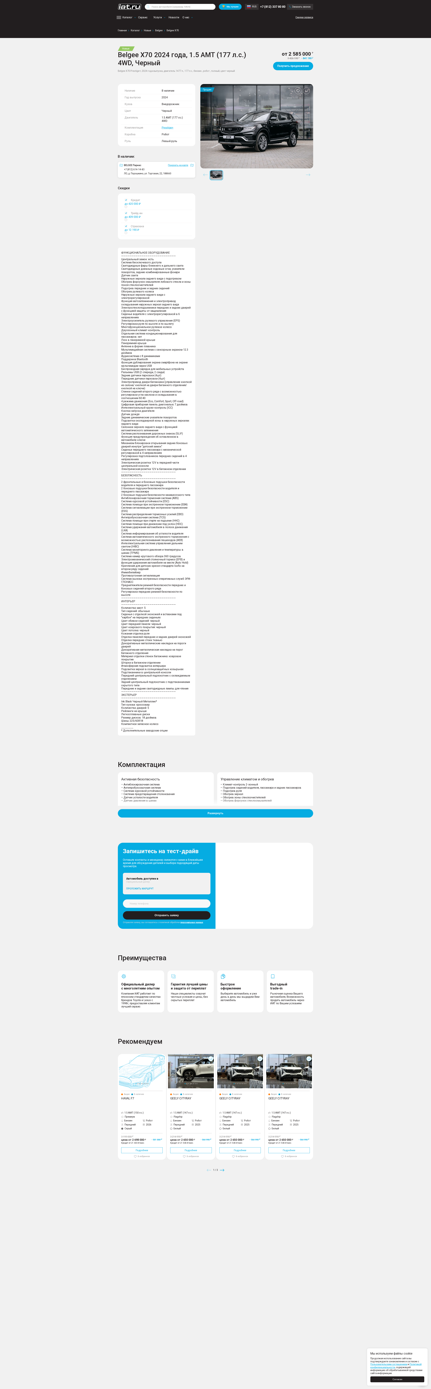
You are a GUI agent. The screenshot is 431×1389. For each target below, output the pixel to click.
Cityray (170, 1055)
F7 (119, 1055)
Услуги (157, 17)
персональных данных (191, 922)
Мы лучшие (230, 6)
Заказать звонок (301, 6)
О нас (186, 17)
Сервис (142, 17)
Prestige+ (167, 127)
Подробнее (142, 1150)
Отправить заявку (167, 915)
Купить (255, 1194)
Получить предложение (293, 66)
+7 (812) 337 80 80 (272, 6)
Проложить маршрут (140, 888)
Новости (174, 17)
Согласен (397, 1379)
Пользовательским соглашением (388, 1364)
